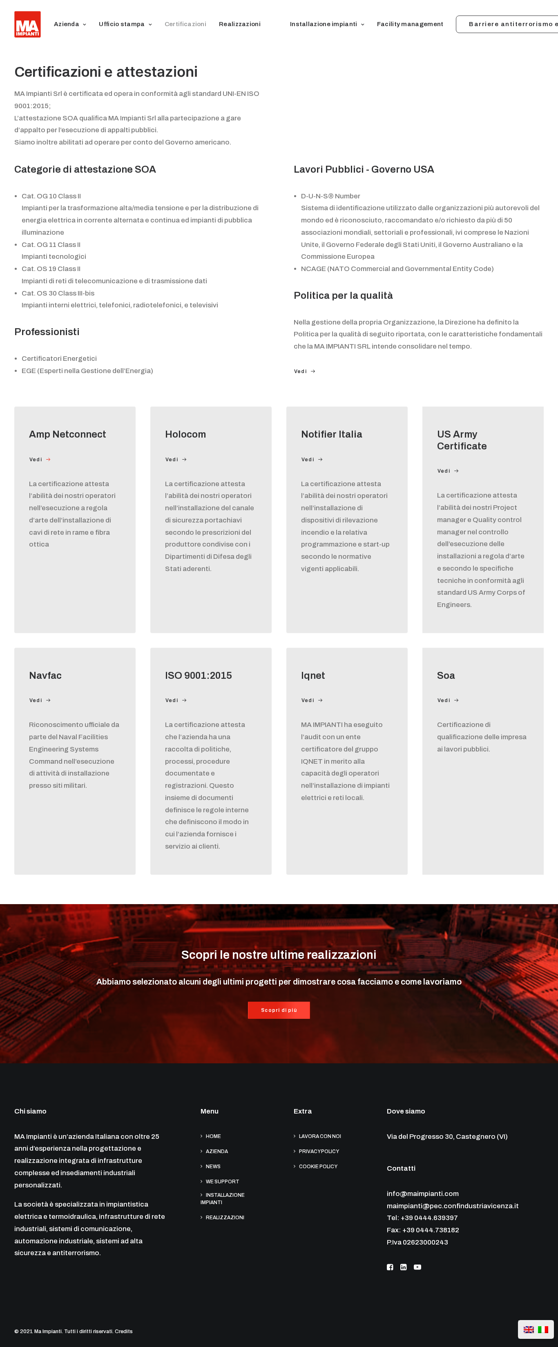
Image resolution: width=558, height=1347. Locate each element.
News (213, 1166)
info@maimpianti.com (423, 1194)
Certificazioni (185, 24)
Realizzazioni (240, 24)
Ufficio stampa (122, 24)
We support (222, 1182)
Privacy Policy (319, 1151)
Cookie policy (318, 1166)
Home (213, 1136)
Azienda (66, 24)
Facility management (410, 24)
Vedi (300, 371)
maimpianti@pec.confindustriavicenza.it (453, 1206)
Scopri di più (279, 1010)
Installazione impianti (323, 24)
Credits (124, 1331)
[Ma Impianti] (27, 24)
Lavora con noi (320, 1136)
